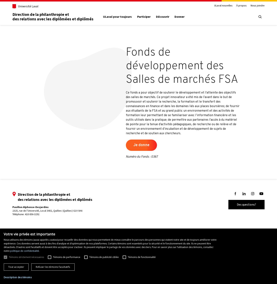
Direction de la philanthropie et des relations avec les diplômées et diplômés (52, 17)
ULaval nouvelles (223, 5)
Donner (179, 17)
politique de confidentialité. (25, 251)
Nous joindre (258, 5)
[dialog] (138, 256)
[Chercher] (260, 16)
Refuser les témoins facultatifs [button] (53, 267)
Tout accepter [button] (16, 267)
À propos (241, 5)
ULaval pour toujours (117, 17)
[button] (18, 277)
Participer (144, 17)
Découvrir (162, 17)
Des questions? (246, 204)
